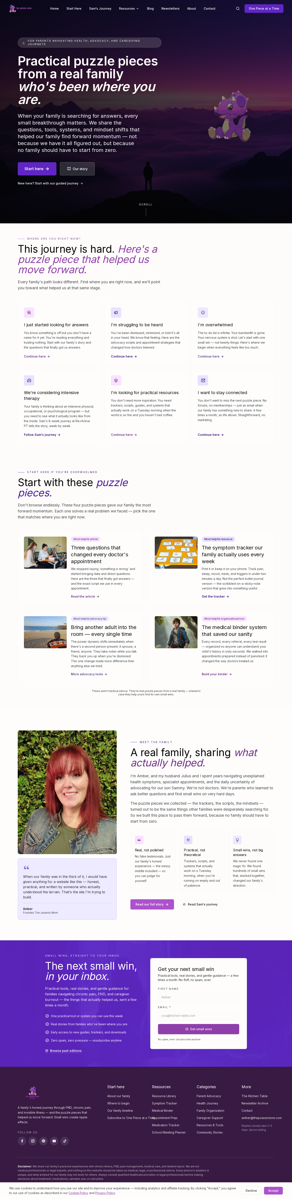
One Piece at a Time (264, 8)
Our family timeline (120, 1110)
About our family (118, 1096)
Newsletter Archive (255, 1103)
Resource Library (164, 1096)
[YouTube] (54, 1141)
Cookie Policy (78, 1193)
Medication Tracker (166, 1125)
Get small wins (201, 1029)
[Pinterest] (43, 1141)
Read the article (83, 596)
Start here (34, 168)
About (191, 8)
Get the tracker (213, 596)
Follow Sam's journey (40, 434)
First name (168, 988)
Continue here (35, 356)
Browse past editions (66, 1050)
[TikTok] (64, 1141)
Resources (127, 8)
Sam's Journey (100, 8)
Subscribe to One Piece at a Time (131, 1118)
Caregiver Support (210, 1118)
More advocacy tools (87, 674)
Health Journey (207, 1103)
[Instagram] (32, 1141)
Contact (209, 8)
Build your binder (215, 674)
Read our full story (150, 904)
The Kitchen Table (255, 1096)
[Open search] (237, 8)
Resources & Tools (210, 1125)
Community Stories (210, 1132)
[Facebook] (22, 1141)
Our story (80, 169)
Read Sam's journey (203, 904)
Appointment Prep (164, 1118)
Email (164, 1007)
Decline (251, 1190)
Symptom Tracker (164, 1103)
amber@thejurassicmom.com (262, 1118)
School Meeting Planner (169, 1132)
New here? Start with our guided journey (48, 183)
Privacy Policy (105, 1193)
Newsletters (170, 8)
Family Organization (210, 1110)
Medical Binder (162, 1110)
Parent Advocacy (209, 1096)
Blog (150, 8)
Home (54, 8)
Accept (273, 1190)
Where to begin (118, 1103)
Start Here (73, 8)
